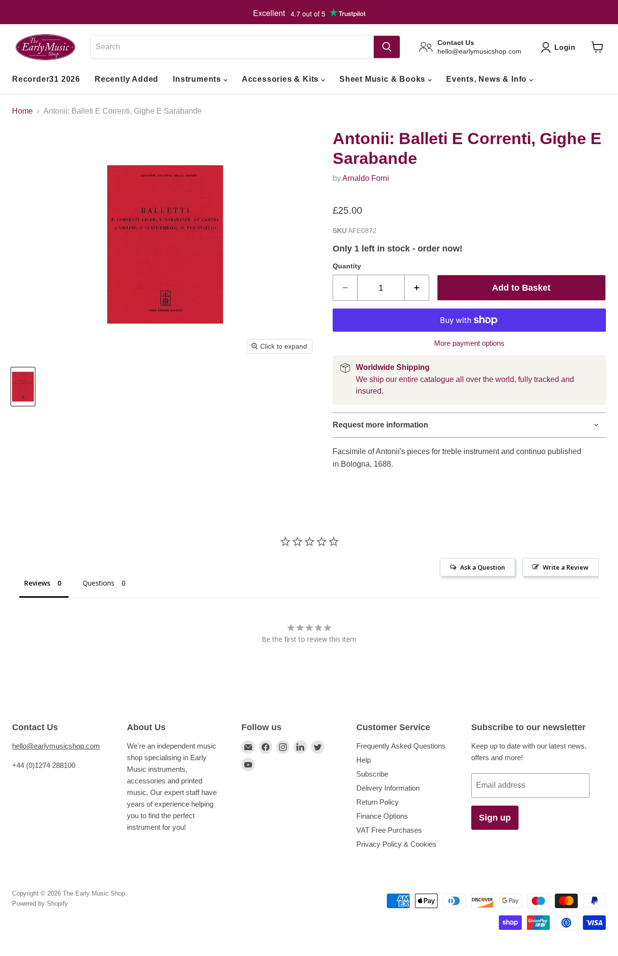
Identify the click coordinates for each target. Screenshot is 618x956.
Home (22, 111)
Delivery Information (388, 788)
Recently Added (126, 79)
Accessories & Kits (281, 79)
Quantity (347, 266)
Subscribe (372, 774)
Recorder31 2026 (46, 79)
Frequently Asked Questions (401, 746)
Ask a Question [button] (482, 567)
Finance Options (382, 816)
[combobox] (232, 47)
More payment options (469, 343)
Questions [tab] (98, 583)
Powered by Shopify (40, 903)
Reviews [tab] (37, 583)
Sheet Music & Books (383, 79)
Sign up (495, 818)
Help (363, 760)
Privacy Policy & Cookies (396, 844)
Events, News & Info (487, 79)
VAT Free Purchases (389, 830)
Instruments (198, 79)
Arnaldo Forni (365, 178)
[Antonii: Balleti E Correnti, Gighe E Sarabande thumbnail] (23, 387)
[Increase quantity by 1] (417, 288)
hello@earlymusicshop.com (56, 746)
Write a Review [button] (566, 567)
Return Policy (377, 802)
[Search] (387, 47)
